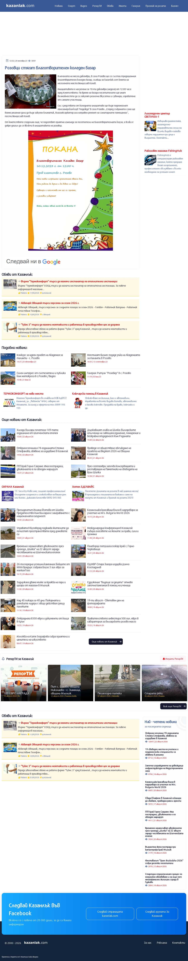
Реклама (162, 942)
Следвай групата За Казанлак (157, 913)
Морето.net (15, 957)
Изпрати (174, 658)
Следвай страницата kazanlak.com (110, 913)
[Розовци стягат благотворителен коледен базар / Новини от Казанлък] (70, 191)
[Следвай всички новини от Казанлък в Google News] (33, 259)
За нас (148, 942)
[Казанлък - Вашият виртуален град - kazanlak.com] (20, 6)
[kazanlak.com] (36, 943)
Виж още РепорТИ (172, 706)
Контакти (178, 942)
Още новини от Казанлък (105, 641)
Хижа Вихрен (33, 957)
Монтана (24, 957)
